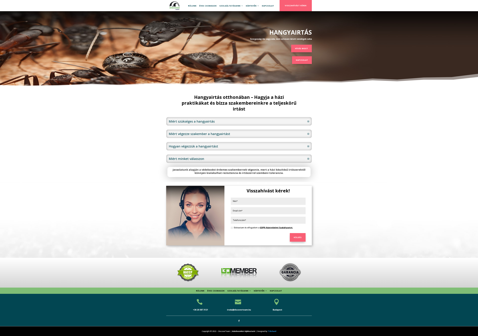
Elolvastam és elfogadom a (263, 227)
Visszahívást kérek (296, 5)
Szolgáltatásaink (230, 5)
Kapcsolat (268, 5)
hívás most (301, 48)
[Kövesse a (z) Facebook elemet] (239, 321)
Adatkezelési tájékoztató (243, 331)
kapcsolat (302, 60)
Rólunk (192, 5)
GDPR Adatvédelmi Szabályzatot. (276, 227)
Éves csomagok (208, 5)
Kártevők (251, 5)
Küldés (298, 237)
